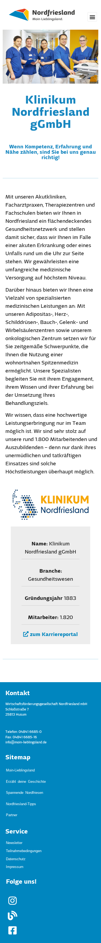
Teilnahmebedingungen (23, 821)
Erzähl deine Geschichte (26, 772)
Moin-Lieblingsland (20, 767)
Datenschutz (16, 829)
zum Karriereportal (53, 634)
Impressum (14, 837)
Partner (11, 788)
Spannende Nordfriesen (24, 777)
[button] (92, 17)
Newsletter (14, 813)
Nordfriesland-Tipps (21, 783)
